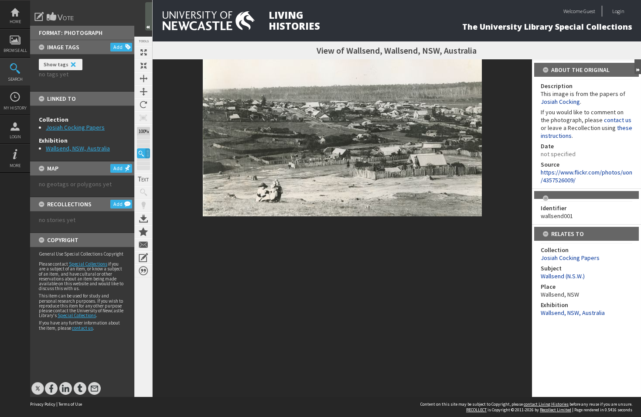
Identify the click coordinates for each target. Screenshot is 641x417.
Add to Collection (143, 231)
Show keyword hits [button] (143, 192)
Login (15, 137)
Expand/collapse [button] (637, 66)
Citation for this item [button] (143, 270)
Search (15, 79)
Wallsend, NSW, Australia (78, 148)
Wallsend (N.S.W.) (563, 276)
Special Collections (88, 264)
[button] (143, 153)
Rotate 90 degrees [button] (143, 104)
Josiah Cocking (560, 102)
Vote (60, 16)
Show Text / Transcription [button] (143, 179)
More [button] (15, 165)
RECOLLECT (476, 410)
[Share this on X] (37, 384)
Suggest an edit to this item (39, 16)
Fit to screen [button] (143, 65)
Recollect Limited (555, 410)
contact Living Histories (546, 404)
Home (15, 21)
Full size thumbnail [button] (143, 52)
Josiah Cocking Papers (75, 127)
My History (15, 108)
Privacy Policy (42, 404)
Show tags (56, 64)
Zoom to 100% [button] (143, 117)
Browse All (15, 50)
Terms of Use (70, 404)
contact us (82, 328)
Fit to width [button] (143, 78)
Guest (589, 11)
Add (118, 47)
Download (143, 218)
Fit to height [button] (143, 91)
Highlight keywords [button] (143, 205)
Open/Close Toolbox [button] (148, 16)
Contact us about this (143, 244)
